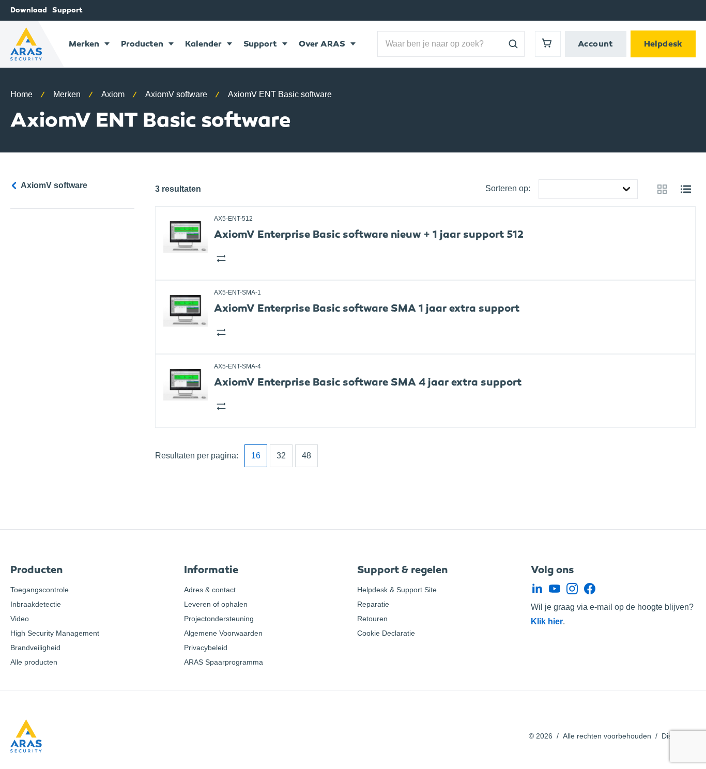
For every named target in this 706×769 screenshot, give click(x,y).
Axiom (113, 94)
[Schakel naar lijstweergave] (686, 189)
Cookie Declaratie (386, 633)
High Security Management (54, 633)
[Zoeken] (513, 44)
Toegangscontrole (39, 590)
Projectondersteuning (219, 618)
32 (281, 455)
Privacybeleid (205, 647)
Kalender (203, 44)
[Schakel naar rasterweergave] (662, 189)
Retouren (372, 618)
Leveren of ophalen (216, 604)
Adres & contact (210, 590)
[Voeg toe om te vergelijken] (220, 257)
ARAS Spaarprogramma (223, 662)
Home (21, 94)
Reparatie (373, 604)
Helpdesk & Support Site (397, 590)
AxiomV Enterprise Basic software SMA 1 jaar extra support (366, 308)
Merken (84, 44)
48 (306, 455)
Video (19, 618)
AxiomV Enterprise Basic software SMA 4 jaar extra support (367, 382)
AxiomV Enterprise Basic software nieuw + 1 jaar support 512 (369, 234)
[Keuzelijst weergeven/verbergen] (628, 189)
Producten (142, 44)
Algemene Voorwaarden (223, 633)
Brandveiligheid (35, 647)
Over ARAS (322, 44)
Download (28, 10)
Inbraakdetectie (35, 604)
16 (255, 455)
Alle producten (33, 662)
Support (67, 10)
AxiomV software (176, 94)
